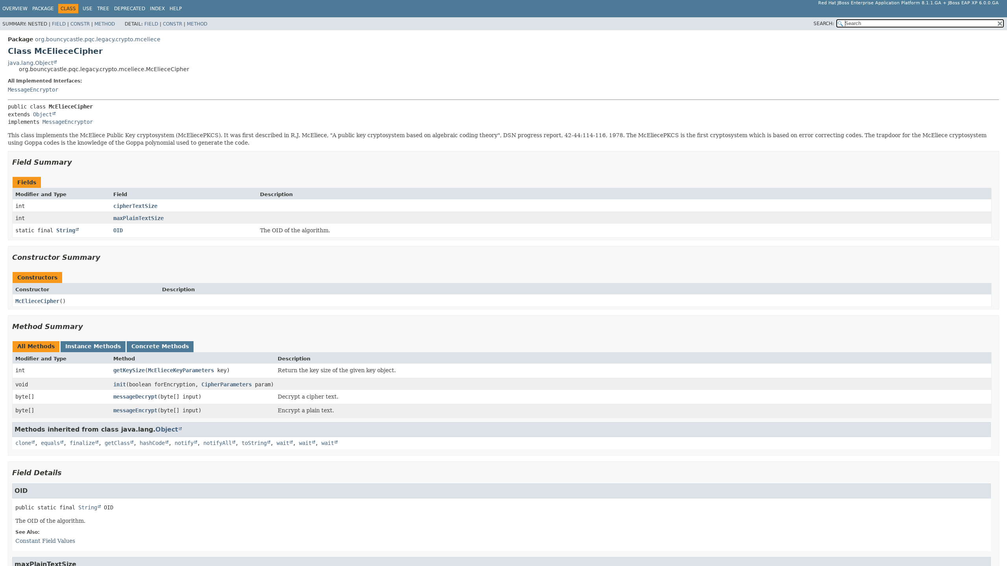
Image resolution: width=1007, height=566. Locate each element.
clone (23, 443)
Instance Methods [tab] (93, 346)
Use (87, 8)
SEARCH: (823, 23)
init (119, 384)
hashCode (152, 443)
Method (104, 24)
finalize (82, 443)
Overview (15, 8)
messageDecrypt (135, 396)
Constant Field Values (45, 541)
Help (176, 8)
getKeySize (129, 370)
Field (59, 24)
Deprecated (129, 8)
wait (283, 443)
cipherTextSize (135, 206)
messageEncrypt (135, 410)
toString (254, 443)
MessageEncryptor (33, 89)
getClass (117, 443)
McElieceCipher (37, 301)
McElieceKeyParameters (181, 370)
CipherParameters (226, 384)
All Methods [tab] (36, 346)
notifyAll (217, 443)
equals (50, 443)
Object (42, 114)
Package (43, 8)
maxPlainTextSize (138, 218)
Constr (80, 24)
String (65, 230)
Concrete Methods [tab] (160, 346)
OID (118, 230)
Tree (103, 8)
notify (184, 443)
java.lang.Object (30, 63)
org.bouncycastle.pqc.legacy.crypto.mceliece (97, 39)
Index (157, 8)
